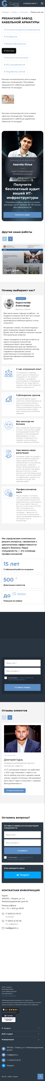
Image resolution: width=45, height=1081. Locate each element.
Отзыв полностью (14, 790)
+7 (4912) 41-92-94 (13, 921)
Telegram (10, 1066)
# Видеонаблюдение (15, 44)
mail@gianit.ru (11, 928)
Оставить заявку (22, 687)
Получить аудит (22, 215)
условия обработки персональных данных (20, 679)
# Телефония (10, 37)
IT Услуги (6, 1028)
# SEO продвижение (14, 65)
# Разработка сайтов (14, 71)
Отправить (22, 851)
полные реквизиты (9, 996)
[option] (22, 259)
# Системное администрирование (22, 30)
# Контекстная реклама (16, 58)
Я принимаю (12, 678)
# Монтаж (9, 51)
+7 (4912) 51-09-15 (13, 914)
